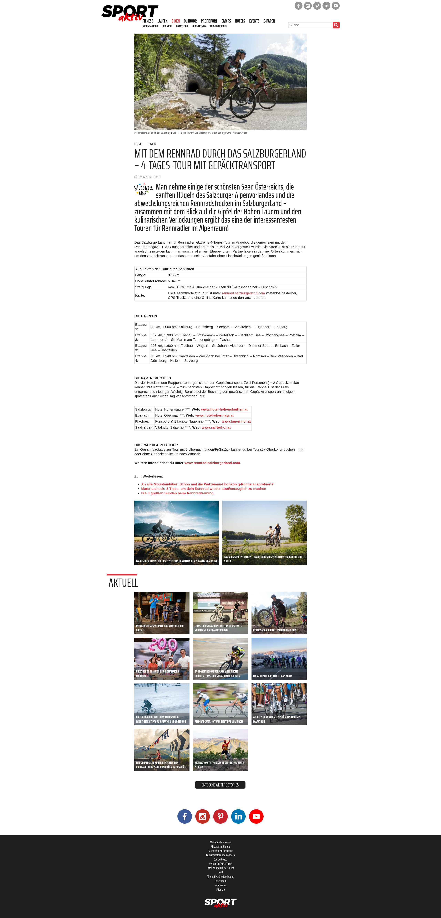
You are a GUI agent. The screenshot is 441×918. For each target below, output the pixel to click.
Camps (226, 21)
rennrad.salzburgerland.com (243, 293)
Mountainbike (150, 26)
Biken (176, 21)
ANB (220, 872)
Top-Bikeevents (218, 26)
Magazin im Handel (220, 846)
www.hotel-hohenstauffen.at (224, 409)
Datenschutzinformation (220, 850)
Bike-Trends (199, 26)
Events (254, 21)
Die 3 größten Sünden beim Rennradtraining (177, 493)
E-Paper (269, 21)
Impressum (220, 885)
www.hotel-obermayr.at (214, 415)
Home (138, 144)
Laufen (162, 21)
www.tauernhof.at (236, 421)
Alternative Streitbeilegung (220, 876)
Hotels (240, 21)
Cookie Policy (220, 859)
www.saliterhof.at (216, 427)
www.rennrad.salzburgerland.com (212, 463)
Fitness (148, 21)
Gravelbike (182, 26)
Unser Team (221, 881)
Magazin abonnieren (220, 842)
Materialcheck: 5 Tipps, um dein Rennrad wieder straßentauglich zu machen (203, 489)
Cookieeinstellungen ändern (220, 855)
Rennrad (167, 26)
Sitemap (220, 889)
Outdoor (190, 21)
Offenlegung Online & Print (220, 868)
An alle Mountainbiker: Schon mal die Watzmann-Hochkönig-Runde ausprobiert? (207, 484)
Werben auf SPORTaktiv (221, 863)
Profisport (209, 21)
